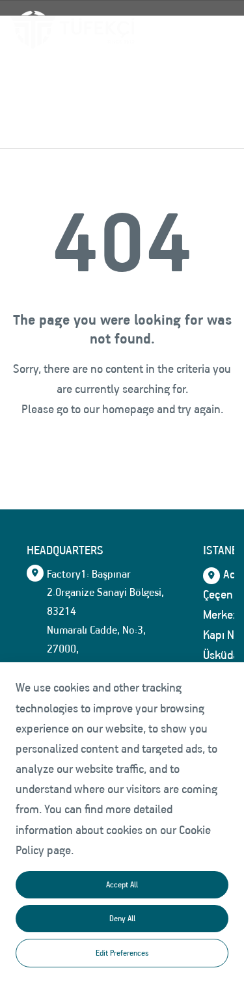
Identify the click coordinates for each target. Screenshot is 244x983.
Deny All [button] (122, 918)
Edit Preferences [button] (122, 953)
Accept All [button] (122, 884)
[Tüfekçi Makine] (72, 30)
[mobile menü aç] (213, 29)
